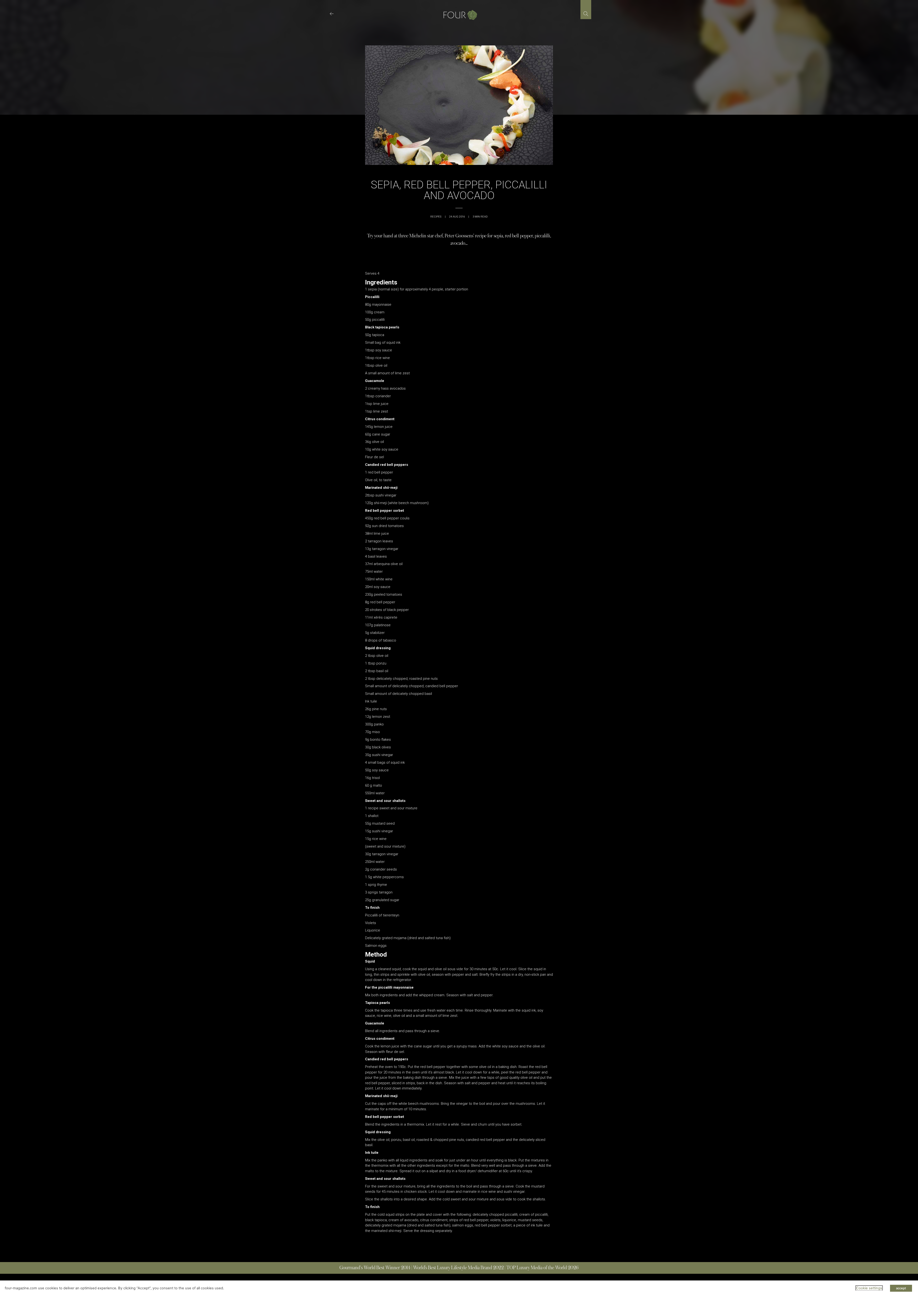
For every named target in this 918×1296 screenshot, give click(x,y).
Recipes (435, 216)
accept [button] (901, 1288)
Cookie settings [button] (869, 1288)
